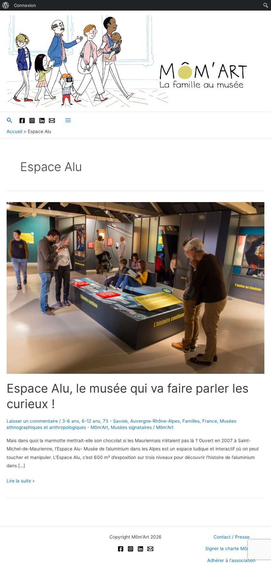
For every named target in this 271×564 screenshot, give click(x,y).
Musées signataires (131, 427)
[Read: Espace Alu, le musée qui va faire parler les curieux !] (135, 287)
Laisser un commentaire (32, 421)
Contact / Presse (231, 537)
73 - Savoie (115, 421)
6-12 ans (91, 421)
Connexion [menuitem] (25, 5)
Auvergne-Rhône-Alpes (155, 421)
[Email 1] (52, 120)
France (209, 421)
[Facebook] (22, 120)
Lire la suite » (21, 481)
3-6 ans (70, 421)
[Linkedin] (42, 120)
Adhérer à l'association (231, 560)
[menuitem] (6, 5)
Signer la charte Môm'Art (231, 548)
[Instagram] (32, 120)
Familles (191, 421)
